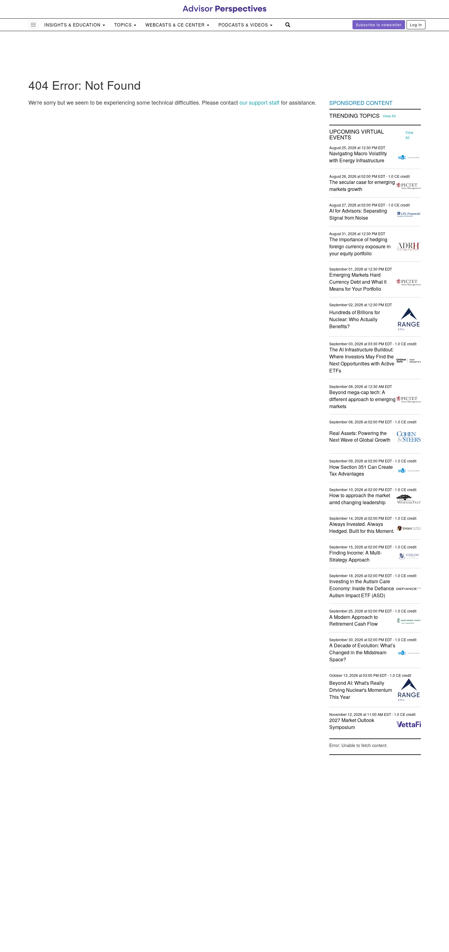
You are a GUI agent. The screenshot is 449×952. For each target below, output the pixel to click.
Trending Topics (354, 116)
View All (389, 115)
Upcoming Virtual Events (356, 134)
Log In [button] (416, 24)
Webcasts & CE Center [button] (175, 25)
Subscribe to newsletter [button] (379, 24)
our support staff (259, 102)
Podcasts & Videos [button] (243, 25)
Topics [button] (123, 25)
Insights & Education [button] (73, 25)
